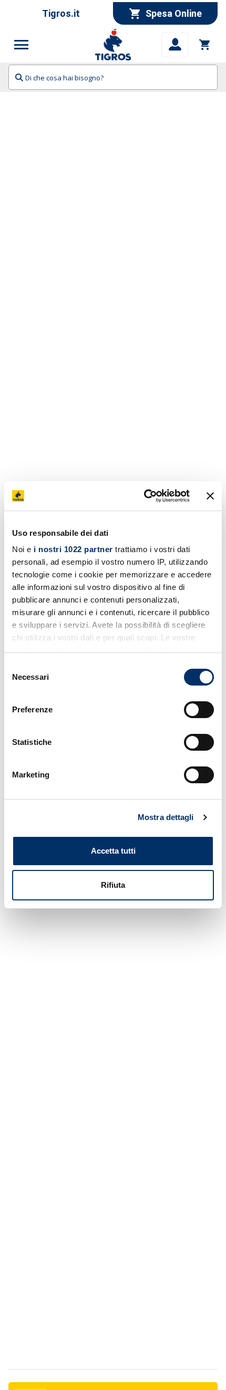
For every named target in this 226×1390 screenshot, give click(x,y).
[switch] (199, 709)
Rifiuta (113, 884)
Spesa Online (174, 13)
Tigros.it (61, 13)
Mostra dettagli (166, 817)
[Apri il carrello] (205, 44)
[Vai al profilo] (174, 44)
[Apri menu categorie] (21, 44)
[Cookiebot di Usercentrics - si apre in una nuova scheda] (144, 496)
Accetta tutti (113, 850)
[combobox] (113, 77)
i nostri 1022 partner (73, 549)
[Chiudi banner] (210, 496)
